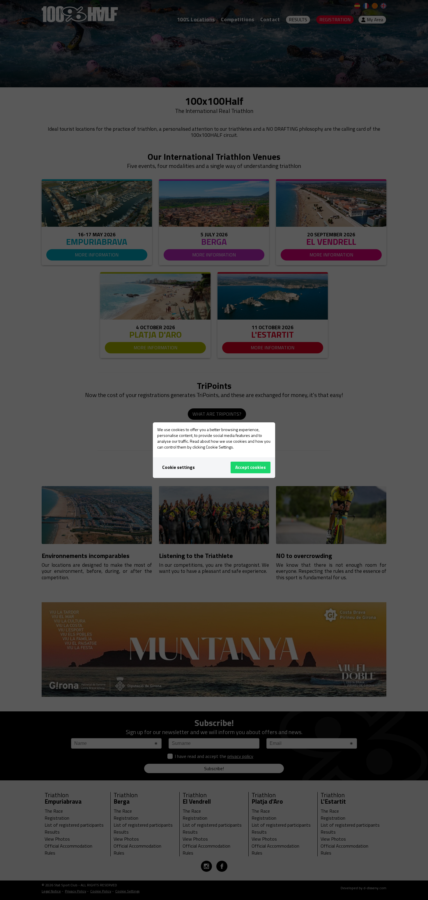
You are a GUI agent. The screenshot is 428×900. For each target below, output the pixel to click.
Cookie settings (178, 467)
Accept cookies (250, 467)
